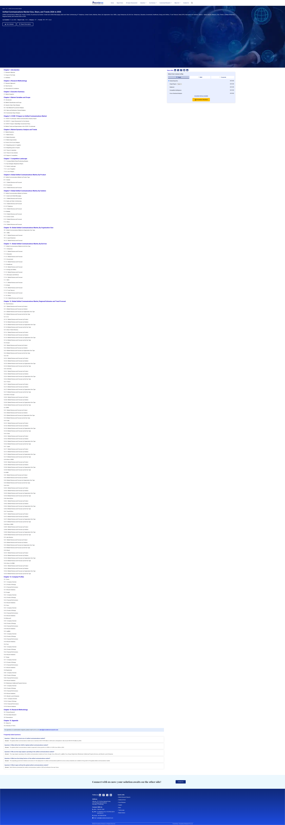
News (119, 807)
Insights (120, 805)
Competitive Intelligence (175, 90)
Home (112, 3)
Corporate (223, 77)
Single (179, 77)
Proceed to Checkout (202, 99)
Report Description (26, 24)
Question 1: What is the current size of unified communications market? (25, 738)
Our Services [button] (152, 3)
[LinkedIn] (175, 70)
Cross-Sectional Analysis (176, 93)
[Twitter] (178, 70)
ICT (6, 8)
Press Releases (122, 802)
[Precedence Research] (97, 3)
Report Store (120, 3)
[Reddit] (187, 70)
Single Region (173, 84)
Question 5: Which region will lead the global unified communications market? (26, 765)
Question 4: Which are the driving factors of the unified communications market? (27, 758)
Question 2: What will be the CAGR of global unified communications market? (26, 745)
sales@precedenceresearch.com (48, 729)
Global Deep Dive (174, 80)
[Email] (184, 70)
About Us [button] (177, 3)
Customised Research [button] (165, 3)
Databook (172, 87)
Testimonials (121, 810)
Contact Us (186, 3)
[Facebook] (181, 70)
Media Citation (121, 812)
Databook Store (122, 799)
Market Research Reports (124, 797)
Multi (201, 77)
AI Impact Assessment (131, 3)
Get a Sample (10, 24)
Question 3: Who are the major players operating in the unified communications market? (29, 751)
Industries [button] (142, 3)
